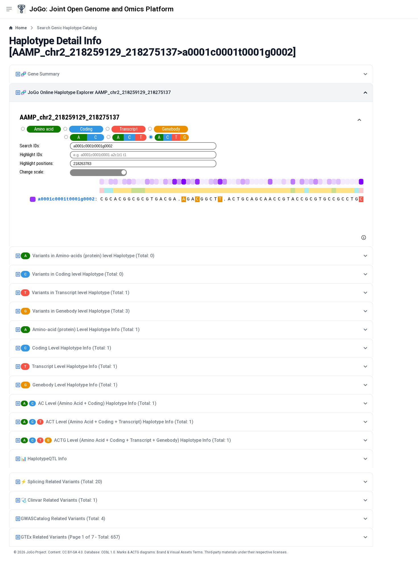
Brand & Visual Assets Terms (180, 552)
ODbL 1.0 (108, 552)
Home (21, 28)
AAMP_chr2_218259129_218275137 (94, 52)
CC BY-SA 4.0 (72, 552)
